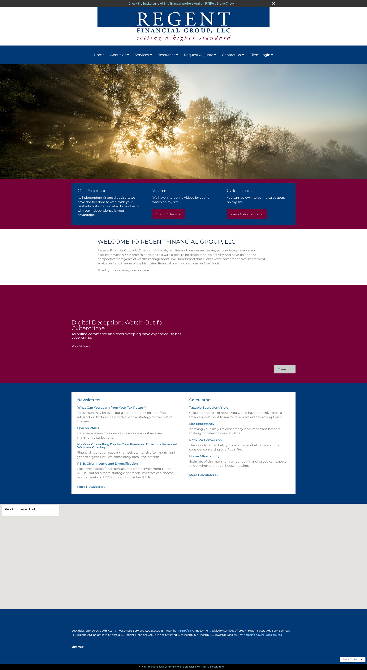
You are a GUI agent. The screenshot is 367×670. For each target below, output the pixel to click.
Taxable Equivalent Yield (208, 407)
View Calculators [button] (245, 214)
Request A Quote (198, 55)
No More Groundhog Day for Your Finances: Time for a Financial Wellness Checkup (127, 445)
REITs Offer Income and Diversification (107, 463)
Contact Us (231, 55)
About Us (118, 55)
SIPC (191, 630)
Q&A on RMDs (88, 428)
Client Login (259, 55)
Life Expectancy (201, 424)
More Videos (80, 346)
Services (142, 55)
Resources (166, 55)
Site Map (77, 646)
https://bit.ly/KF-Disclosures (263, 635)
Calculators (200, 400)
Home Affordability (204, 456)
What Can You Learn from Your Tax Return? (111, 407)
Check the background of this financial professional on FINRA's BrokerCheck (181, 3)
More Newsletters (92, 487)
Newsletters (88, 400)
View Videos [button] (166, 214)
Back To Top (351, 659)
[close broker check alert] (273, 3)
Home (99, 55)
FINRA (182, 630)
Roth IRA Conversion (205, 440)
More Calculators (203, 475)
